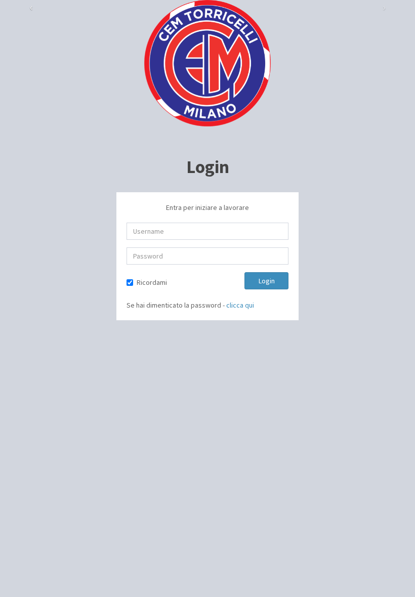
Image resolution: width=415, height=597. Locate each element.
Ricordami (152, 282)
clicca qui (240, 305)
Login (267, 280)
